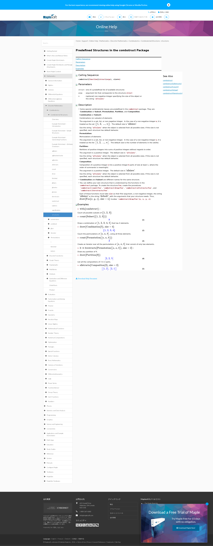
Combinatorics (54, 110)
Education (50, 445)
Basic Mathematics (54, 360)
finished (54, 178)
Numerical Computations (56, 338)
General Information (55, 81)
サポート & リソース (116, 513)
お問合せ (153, 12)
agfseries (55, 160)
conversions (55, 219)
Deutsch (67, 539)
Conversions (52, 369)
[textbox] (102, 124)
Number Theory (53, 333)
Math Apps (50, 440)
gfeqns (54, 183)
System (49, 458)
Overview (55, 119)
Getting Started (52, 51)
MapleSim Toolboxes (53, 481)
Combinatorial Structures (59, 115)
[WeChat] (97, 525)
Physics (49, 406)
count (54, 169)
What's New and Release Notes (57, 56)
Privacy (89, 542)
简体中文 (81, 539)
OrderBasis (53, 285)
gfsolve (54, 192)
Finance (50, 306)
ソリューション (115, 509)
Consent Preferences (99, 542)
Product (52, 290)
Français (60, 539)
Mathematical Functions (56, 328)
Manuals (49, 463)
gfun (52, 228)
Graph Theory (54, 260)
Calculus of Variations (55, 365)
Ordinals (52, 274)
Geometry (51, 315)
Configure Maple (52, 467)
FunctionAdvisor (53, 388)
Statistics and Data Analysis (56, 410)
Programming (51, 415)
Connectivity (51, 429)
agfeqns (54, 151)
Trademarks (110, 542)
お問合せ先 (80, 499)
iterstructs (55, 196)
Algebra (50, 85)
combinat (54, 224)
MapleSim (50, 476)
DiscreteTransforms (56, 256)
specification (56, 210)
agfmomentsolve (57, 155)
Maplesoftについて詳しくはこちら (53, 527)
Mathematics (51, 76)
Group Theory (53, 392)
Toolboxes (50, 472)
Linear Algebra (53, 324)
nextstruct (55, 201)
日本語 (74, 539)
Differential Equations (55, 94)
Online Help (93, 41)
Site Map (118, 542)
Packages (51, 347)
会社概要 (46, 499)
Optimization (52, 342)
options (54, 206)
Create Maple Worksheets (55, 60)
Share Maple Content (54, 71)
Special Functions (54, 351)
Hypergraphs (53, 265)
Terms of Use (82, 542)
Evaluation (51, 294)
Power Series (52, 383)
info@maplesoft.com (86, 515)
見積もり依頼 (164, 12)
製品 (111, 504)
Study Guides (51, 449)
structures (55, 215)
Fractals (50, 310)
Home (78, 41)
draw (53, 174)
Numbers (51, 401)
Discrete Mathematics (55, 106)
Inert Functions (53, 397)
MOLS (53, 251)
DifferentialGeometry (55, 374)
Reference (50, 454)
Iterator (53, 233)
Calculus (51, 90)
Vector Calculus (53, 356)
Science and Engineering (54, 424)
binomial (53, 247)
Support (85, 41)
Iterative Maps (53, 319)
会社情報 (113, 517)
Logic (49, 379)
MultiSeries (53, 269)
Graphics (50, 420)
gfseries (54, 187)
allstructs (55, 165)
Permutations (55, 237)
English (53, 539)
